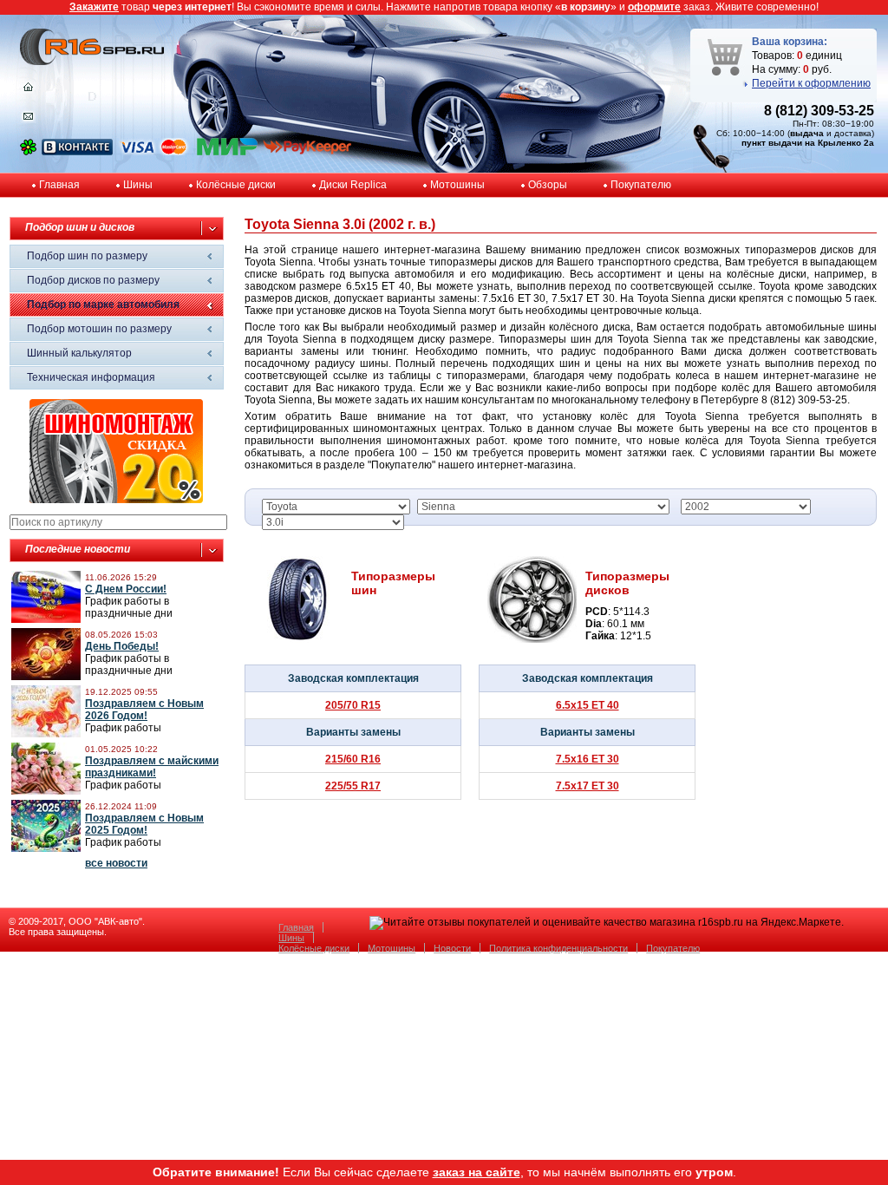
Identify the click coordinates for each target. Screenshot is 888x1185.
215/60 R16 (353, 759)
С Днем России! (125, 589)
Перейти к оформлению (811, 83)
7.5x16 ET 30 (587, 759)
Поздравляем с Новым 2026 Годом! (144, 709)
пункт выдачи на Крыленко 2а (807, 142)
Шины (138, 185)
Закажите (94, 7)
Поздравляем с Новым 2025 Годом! (144, 824)
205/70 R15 (353, 705)
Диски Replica (353, 185)
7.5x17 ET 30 (587, 786)
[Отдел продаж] (28, 120)
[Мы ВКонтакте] (77, 152)
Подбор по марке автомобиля (103, 304)
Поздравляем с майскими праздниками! (152, 767)
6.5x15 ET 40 (587, 705)
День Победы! (122, 646)
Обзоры (547, 185)
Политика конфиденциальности (558, 948)
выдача (807, 133)
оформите (654, 7)
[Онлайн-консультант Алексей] (28, 152)
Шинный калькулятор (79, 353)
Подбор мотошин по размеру (99, 329)
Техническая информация (91, 377)
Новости (452, 948)
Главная (59, 185)
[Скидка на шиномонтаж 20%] (116, 500)
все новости (116, 863)
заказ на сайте (476, 1172)
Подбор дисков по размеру (93, 280)
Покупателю (640, 185)
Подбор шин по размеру (87, 256)
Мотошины (457, 185)
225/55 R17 (353, 786)
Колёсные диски (236, 185)
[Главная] (28, 91)
